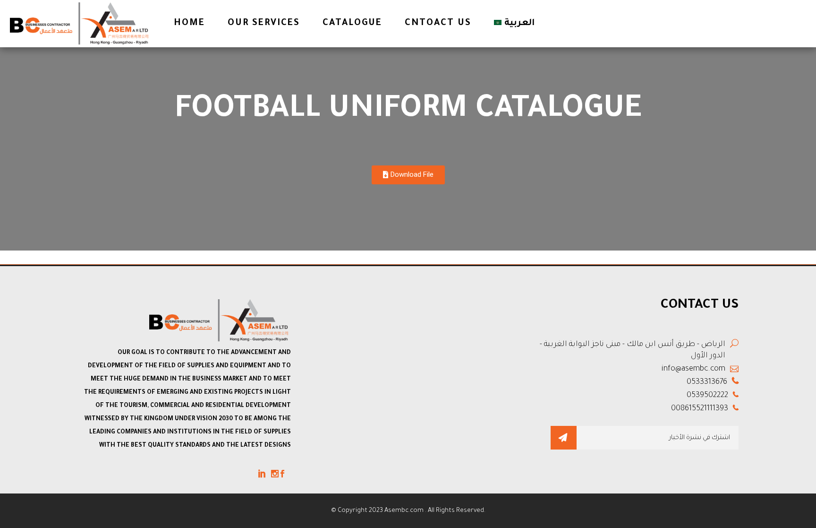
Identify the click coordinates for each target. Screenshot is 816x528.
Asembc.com (404, 510)
